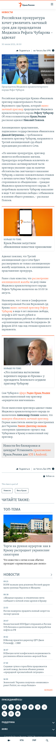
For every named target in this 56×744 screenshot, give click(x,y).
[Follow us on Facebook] (4, 707)
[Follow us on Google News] (31, 707)
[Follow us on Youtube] (18, 707)
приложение (42, 450)
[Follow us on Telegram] (37, 707)
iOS (30, 454)
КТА (22, 740)
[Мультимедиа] (9, 740)
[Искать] (47, 740)
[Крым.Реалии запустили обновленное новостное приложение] (28, 222)
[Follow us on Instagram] (24, 707)
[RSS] (4, 714)
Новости (7, 12)
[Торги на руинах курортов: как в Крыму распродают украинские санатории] (28, 528)
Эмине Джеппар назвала (32, 426)
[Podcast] (11, 714)
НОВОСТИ (11, 575)
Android (40, 454)
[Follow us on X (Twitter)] (11, 707)
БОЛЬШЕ (48, 690)
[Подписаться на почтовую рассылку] (18, 714)
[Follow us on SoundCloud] (44, 707)
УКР (34, 740)
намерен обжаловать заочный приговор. (25, 419)
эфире (34, 393)
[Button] (23, 51)
